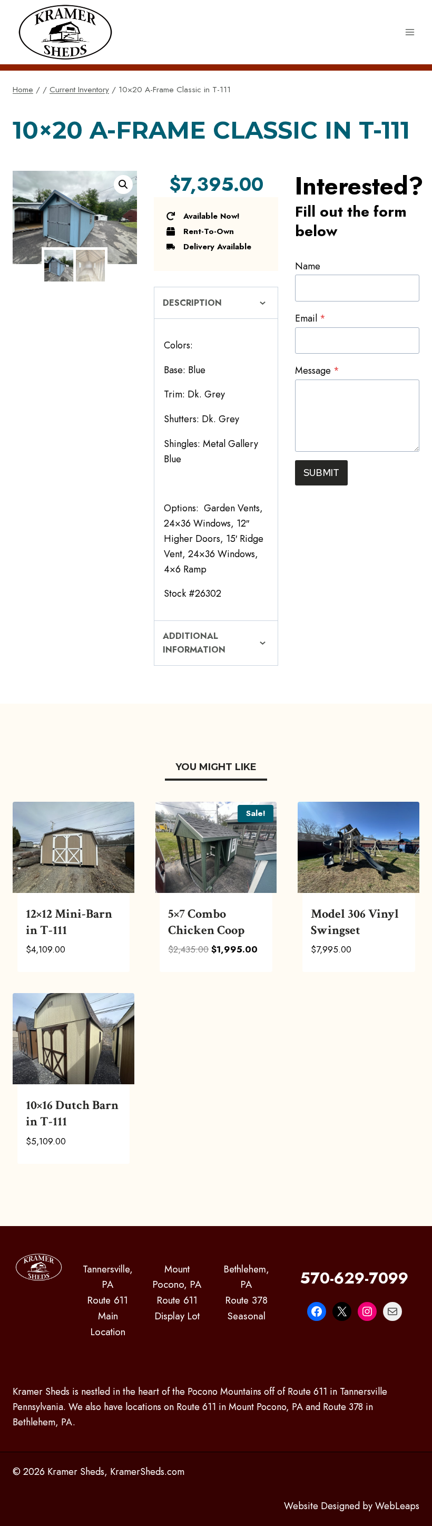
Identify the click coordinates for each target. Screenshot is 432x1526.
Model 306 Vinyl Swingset (355, 922)
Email (310, 318)
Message (317, 370)
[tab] (216, 768)
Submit (321, 472)
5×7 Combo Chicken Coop (206, 922)
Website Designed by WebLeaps (351, 1506)
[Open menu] (409, 32)
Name (307, 266)
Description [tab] (192, 303)
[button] (123, 184)
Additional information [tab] (194, 643)
